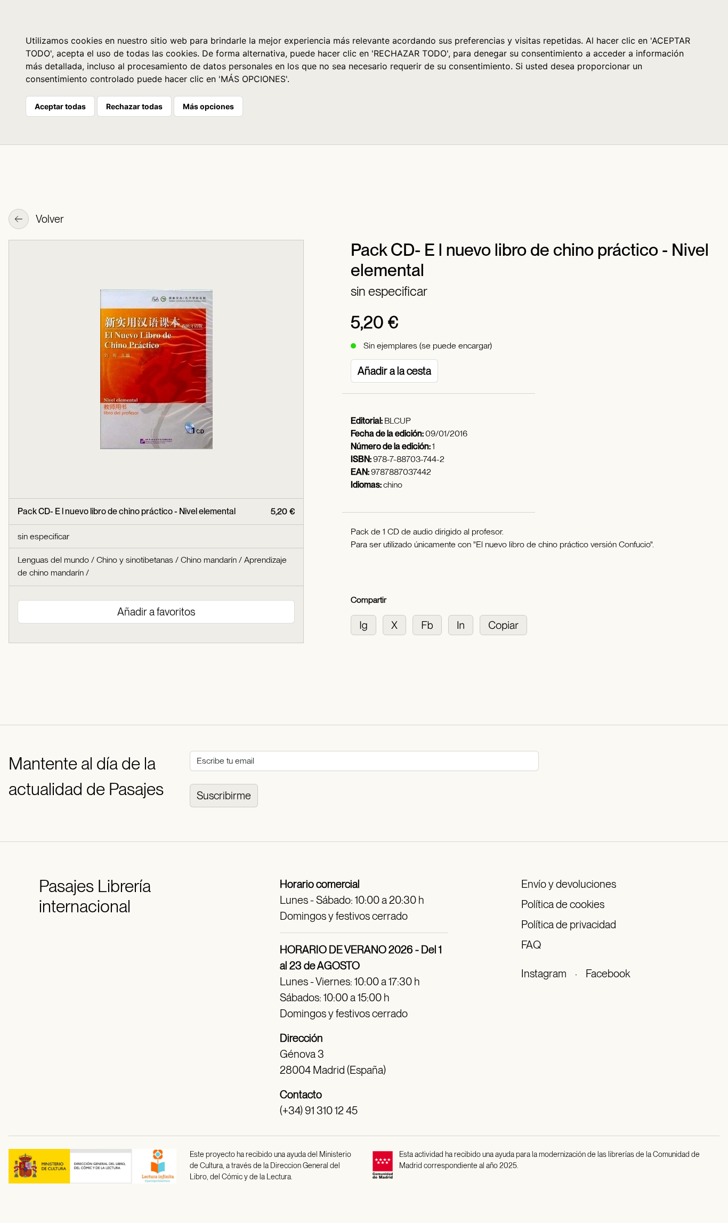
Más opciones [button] (208, 106)
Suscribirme (224, 795)
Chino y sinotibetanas (134, 560)
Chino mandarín (209, 560)
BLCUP (397, 421)
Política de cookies (562, 904)
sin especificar (389, 291)
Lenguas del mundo (53, 560)
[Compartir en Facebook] (430, 624)
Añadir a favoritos (156, 611)
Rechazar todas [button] (134, 106)
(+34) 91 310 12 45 (319, 1110)
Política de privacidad (568, 924)
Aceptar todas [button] (60, 106)
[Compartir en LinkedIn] (464, 624)
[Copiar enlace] (505, 624)
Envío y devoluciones (568, 884)
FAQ (531, 944)
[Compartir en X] (397, 624)
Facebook (608, 973)
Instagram (544, 973)
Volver (49, 219)
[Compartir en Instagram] (367, 624)
